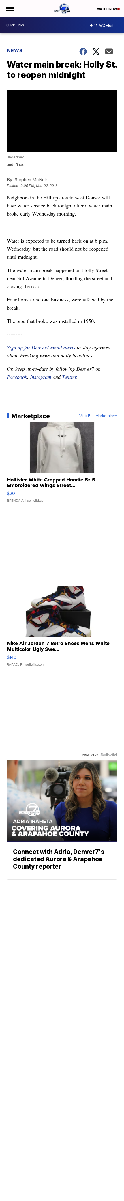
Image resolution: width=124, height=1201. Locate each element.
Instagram (40, 376)
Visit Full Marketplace (98, 416)
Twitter (69, 376)
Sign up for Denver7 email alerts (41, 347)
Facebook (17, 376)
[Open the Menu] (9, 8)
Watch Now (107, 9)
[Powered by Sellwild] (108, 755)
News (15, 50)
